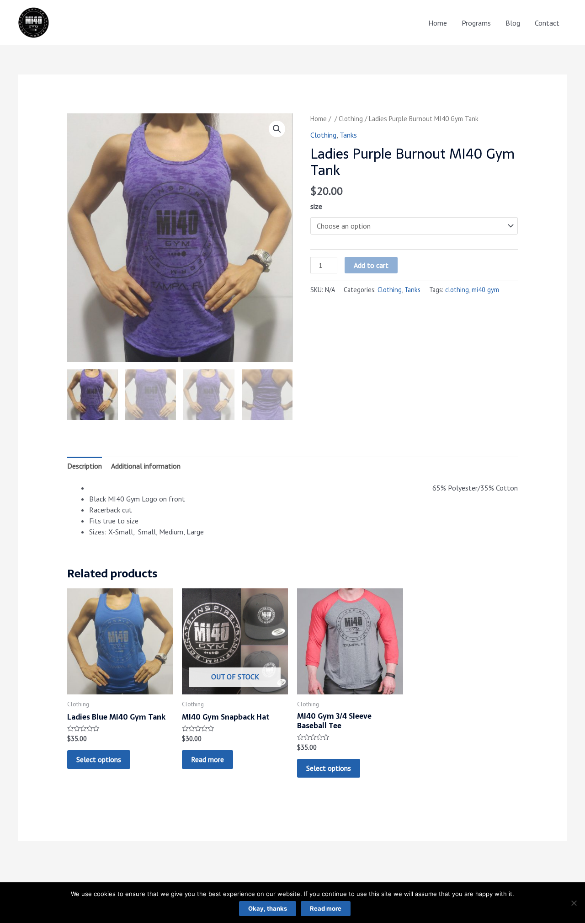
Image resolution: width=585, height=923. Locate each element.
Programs (476, 22)
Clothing (351, 118)
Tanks (348, 134)
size (316, 206)
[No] (573, 902)
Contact (547, 22)
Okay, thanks (267, 908)
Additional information (146, 465)
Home (437, 22)
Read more (207, 759)
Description (84, 465)
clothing (457, 289)
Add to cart (371, 265)
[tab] (84, 466)
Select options (98, 759)
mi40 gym (485, 289)
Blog (512, 22)
